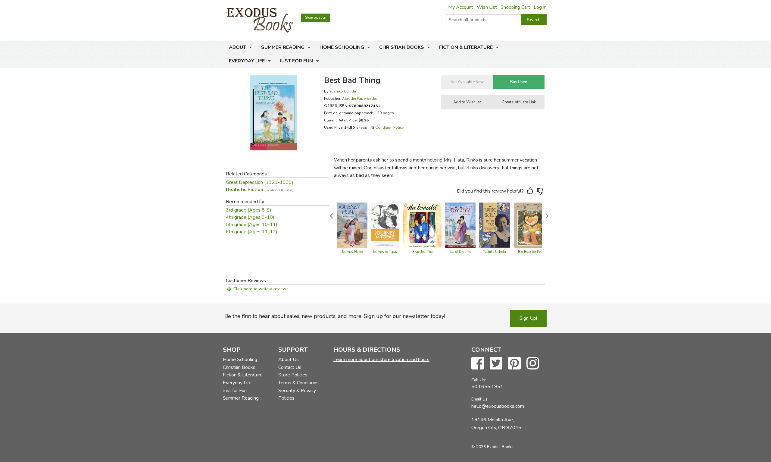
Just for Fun (296, 61)
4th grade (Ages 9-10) (250, 217)
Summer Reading (282, 47)
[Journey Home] (352, 225)
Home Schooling (342, 47)
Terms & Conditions (298, 382)
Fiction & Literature (466, 47)
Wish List (487, 7)
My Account (460, 7)
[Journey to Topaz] (385, 225)
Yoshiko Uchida (342, 91)
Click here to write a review (259, 289)
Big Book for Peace (532, 252)
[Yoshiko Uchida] (494, 225)
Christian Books (401, 47)
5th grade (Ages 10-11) (251, 224)
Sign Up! (528, 318)
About (237, 47)
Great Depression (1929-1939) (259, 182)
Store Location (315, 17)
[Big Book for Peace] (532, 225)
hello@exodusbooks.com (497, 406)
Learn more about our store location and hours (381, 359)
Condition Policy (389, 127)
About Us (288, 359)
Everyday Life (247, 61)
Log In (540, 7)
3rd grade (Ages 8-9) (248, 210)
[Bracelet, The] (422, 225)
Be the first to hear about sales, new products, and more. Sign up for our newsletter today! (334, 316)
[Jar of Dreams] (460, 225)
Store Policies (292, 375)
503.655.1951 (487, 386)
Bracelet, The (422, 252)
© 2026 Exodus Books (492, 447)
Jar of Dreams (460, 252)
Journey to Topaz (385, 252)
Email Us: (480, 399)
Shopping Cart (515, 7)
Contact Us (289, 367)
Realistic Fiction (259, 189)
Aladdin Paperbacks (359, 98)
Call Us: (478, 380)
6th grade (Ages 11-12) (251, 231)
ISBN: (359, 105)
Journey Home (352, 252)
